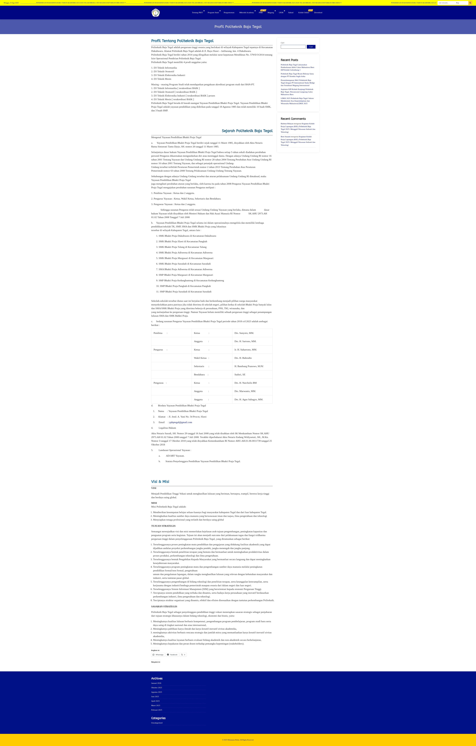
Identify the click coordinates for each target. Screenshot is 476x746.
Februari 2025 (156, 710)
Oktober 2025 (156, 688)
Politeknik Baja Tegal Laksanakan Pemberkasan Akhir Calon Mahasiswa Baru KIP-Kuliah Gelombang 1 (297, 67)
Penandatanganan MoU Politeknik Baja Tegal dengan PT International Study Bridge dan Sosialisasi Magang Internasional (298, 82)
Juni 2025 (155, 697)
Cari (282, 43)
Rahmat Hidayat (287, 124)
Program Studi (213, 13)
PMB (262, 12)
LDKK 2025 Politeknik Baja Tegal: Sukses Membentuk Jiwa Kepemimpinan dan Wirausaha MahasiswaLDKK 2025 (297, 100)
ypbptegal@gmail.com (180, 422)
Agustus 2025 (156, 692)
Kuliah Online (305, 12)
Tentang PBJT (197, 13)
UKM (281, 13)
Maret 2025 (155, 705)
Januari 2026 (156, 683)
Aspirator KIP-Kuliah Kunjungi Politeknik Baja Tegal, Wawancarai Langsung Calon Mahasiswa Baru (297, 91)
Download (318, 13)
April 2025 (155, 701)
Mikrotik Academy (246, 13)
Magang (271, 13)
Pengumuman (229, 13)
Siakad (290, 13)
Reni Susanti (285, 137)
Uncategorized (157, 723)
